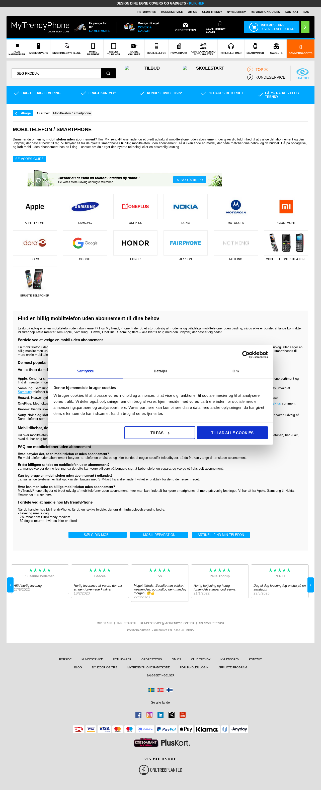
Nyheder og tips (104, 667)
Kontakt (291, 11)
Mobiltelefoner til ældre (286, 259)
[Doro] (35, 243)
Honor (135, 259)
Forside (65, 659)
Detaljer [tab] (161, 371)
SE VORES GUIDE (29, 159)
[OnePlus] (135, 206)
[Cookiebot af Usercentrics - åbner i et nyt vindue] (246, 354)
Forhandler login (194, 667)
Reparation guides (265, 11)
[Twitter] (172, 715)
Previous (10, 584)
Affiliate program (232, 667)
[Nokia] (186, 206)
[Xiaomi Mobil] (286, 206)
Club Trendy (212, 11)
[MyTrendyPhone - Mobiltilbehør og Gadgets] (40, 27)
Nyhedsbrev (236, 11)
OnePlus (135, 222)
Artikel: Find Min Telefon (221, 535)
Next (310, 584)
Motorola (236, 222)
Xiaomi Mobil (286, 222)
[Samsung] (85, 206)
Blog (78, 667)
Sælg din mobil (97, 535)
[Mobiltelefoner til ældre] (286, 243)
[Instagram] (149, 715)
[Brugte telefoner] (35, 279)
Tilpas (157, 432)
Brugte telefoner (34, 295)
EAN (306, 11)
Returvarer (146, 11)
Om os (192, 11)
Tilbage (25, 113)
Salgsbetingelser (160, 675)
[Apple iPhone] (35, 206)
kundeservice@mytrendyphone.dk (167, 623)
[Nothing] (236, 243)
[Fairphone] (186, 243)
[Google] (85, 243)
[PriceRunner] (146, 742)
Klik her (196, 3)
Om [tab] (235, 371)
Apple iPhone (35, 222)
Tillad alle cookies (232, 432)
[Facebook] (138, 715)
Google (85, 259)
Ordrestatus (151, 659)
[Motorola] (236, 206)
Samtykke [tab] (85, 371)
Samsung (85, 222)
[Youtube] (183, 715)
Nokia (185, 222)
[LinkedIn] (160, 715)
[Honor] (135, 243)
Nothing (235, 259)
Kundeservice (172, 11)
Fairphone (186, 259)
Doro (35, 259)
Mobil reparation (159, 535)
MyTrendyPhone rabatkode (148, 667)
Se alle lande (160, 702)
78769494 (218, 623)
